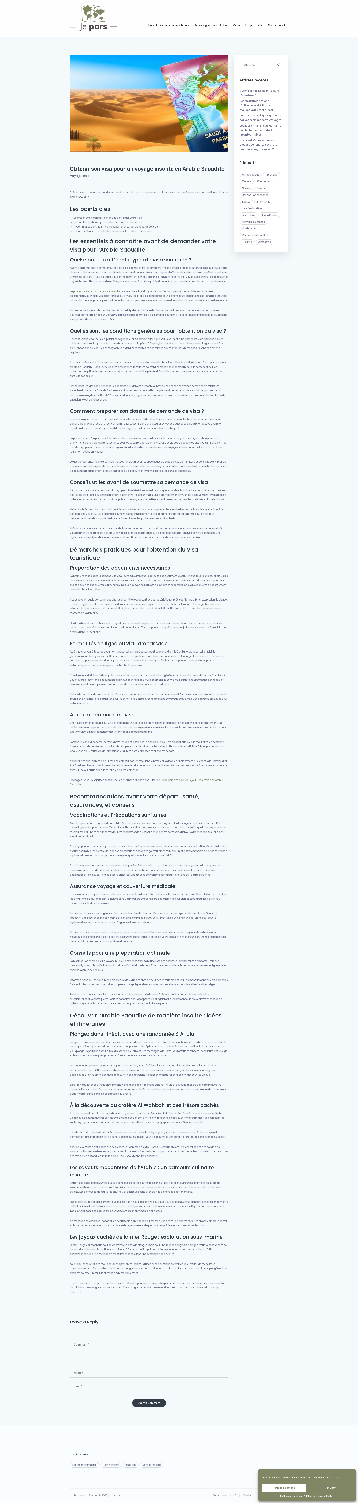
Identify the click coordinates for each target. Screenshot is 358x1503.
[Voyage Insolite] (211, 9)
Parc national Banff (253, 235)
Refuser (330, 1487)
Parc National (111, 1464)
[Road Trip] (242, 9)
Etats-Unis (263, 201)
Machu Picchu (269, 215)
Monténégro (249, 228)
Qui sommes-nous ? (224, 1495)
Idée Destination (252, 208)
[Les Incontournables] (169, 9)
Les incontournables (84, 1464)
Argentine (271, 174)
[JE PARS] (93, 18)
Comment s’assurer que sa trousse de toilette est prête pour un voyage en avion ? (258, 145)
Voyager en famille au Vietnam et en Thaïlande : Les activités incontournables (261, 130)
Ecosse (246, 201)
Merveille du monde (253, 221)
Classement (264, 181)
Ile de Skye (248, 215)
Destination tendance (255, 195)
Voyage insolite (82, 176)
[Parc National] (271, 9)
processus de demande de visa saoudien (97, 291)
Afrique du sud (250, 174)
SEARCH (279, 64)
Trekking (247, 242)
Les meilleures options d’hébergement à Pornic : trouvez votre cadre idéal (256, 106)
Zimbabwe (264, 242)
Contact (248, 1495)
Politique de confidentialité (318, 1496)
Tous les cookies (284, 1487)
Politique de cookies (291, 1496)
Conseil (246, 188)
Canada (246, 181)
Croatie (261, 188)
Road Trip (130, 1464)
